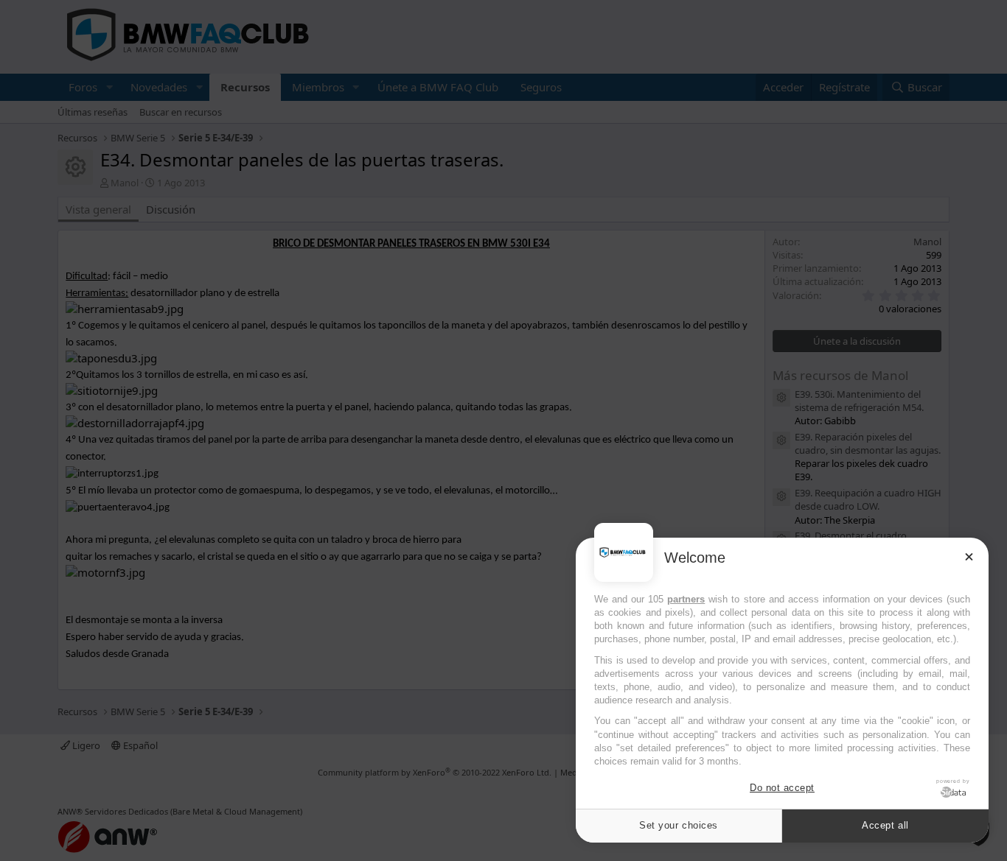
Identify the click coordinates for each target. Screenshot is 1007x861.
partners (686, 599)
